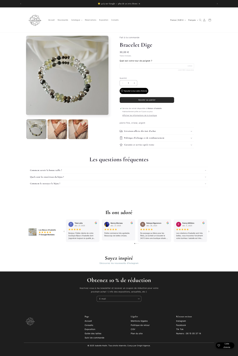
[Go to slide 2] (136, 243)
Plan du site (137, 333)
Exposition (90, 329)
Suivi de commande (94, 337)
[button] (76, 20)
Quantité (123, 78)
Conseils (89, 325)
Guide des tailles (93, 333)
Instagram (181, 321)
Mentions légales (139, 321)
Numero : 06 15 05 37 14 (188, 333)
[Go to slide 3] (138, 243)
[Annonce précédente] (20, 3)
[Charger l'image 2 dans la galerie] (57, 129)
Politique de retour (140, 325)
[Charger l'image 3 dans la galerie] (78, 129)
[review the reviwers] (96, 223)
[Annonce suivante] (217, 3)
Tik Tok (180, 329)
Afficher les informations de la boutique (139, 115)
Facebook (181, 325)
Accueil (88, 321)
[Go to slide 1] (134, 243)
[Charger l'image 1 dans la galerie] (36, 129)
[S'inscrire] (138, 299)
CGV (133, 329)
